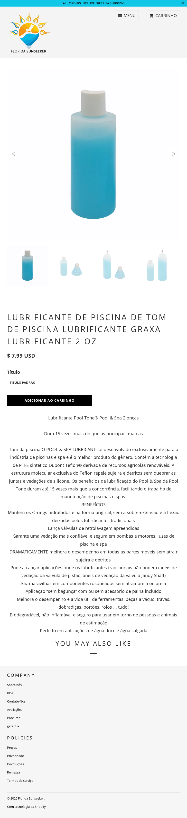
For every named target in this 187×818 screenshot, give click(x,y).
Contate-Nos (16, 701)
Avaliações (14, 709)
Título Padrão (22, 382)
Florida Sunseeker (31, 798)
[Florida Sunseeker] (29, 32)
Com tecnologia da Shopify (26, 806)
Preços (12, 747)
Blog (10, 693)
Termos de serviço (20, 780)
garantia (13, 726)
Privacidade (15, 756)
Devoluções (15, 764)
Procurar (13, 718)
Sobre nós (14, 685)
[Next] (172, 154)
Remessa (13, 772)
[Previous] (14, 154)
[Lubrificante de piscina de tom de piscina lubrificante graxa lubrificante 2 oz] (93, 154)
